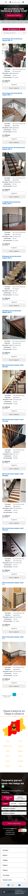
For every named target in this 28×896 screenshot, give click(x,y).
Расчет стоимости (14, 88)
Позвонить (5, 792)
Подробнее (14, 84)
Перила (9, 22)
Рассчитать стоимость (14, 15)
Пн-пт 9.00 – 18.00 (15, 2)
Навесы (5, 865)
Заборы (5, 860)
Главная (3, 22)
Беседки (5, 850)
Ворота (5, 855)
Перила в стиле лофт (17, 22)
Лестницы (6, 875)
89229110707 (19, 893)
